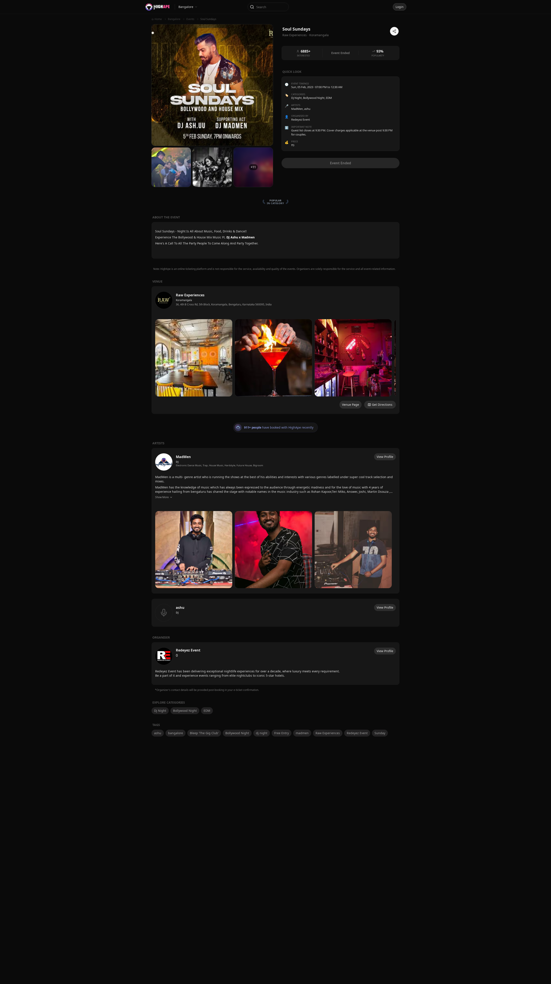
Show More (162, 497)
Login (400, 7)
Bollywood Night (314, 98)
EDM (329, 98)
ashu (157, 733)
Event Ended (340, 163)
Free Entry (281, 733)
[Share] (394, 31)
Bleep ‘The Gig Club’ (204, 733)
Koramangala (319, 35)
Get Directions (382, 405)
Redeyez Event (357, 733)
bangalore (175, 733)
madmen (302, 733)
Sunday (380, 733)
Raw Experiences (328, 733)
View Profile (385, 457)
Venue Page (350, 405)
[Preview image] (193, 357)
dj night (261, 733)
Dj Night (296, 98)
